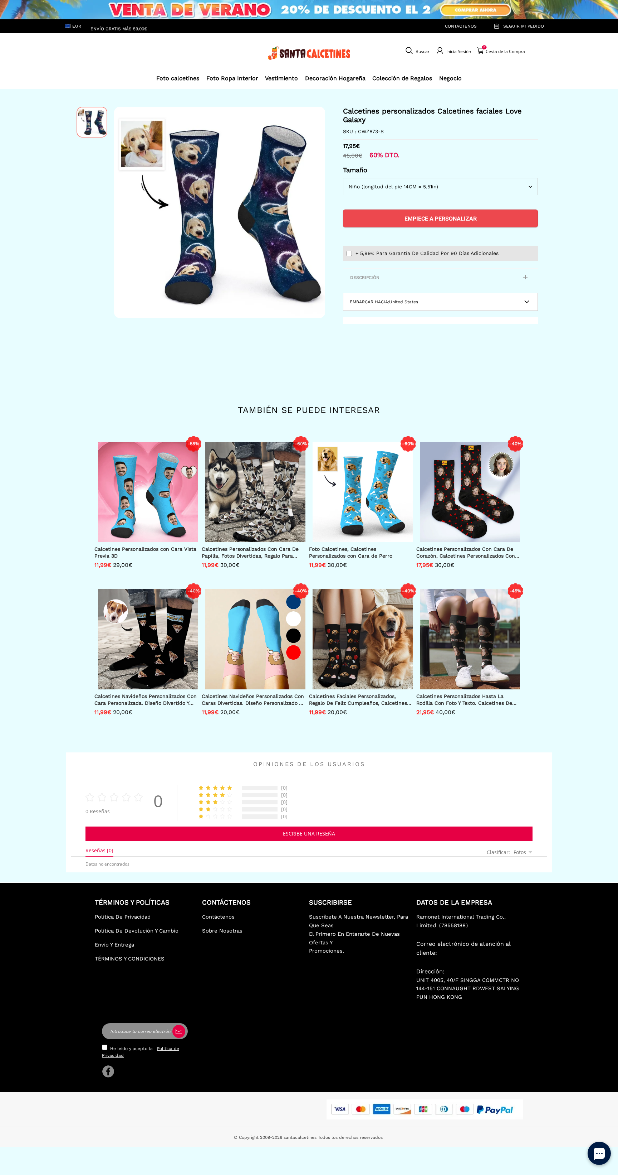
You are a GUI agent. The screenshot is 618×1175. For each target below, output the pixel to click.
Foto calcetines (177, 78)
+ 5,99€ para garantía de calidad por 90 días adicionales (427, 253)
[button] (125, 212)
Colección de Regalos (402, 78)
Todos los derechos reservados (350, 1137)
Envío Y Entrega (114, 945)
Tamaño (355, 170)
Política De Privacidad (123, 917)
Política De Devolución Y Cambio (136, 931)
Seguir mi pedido (523, 26)
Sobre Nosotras (222, 931)
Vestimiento (281, 78)
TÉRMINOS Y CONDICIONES (130, 958)
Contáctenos (461, 26)
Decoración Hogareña (335, 78)
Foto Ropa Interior (232, 78)
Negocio (450, 78)
